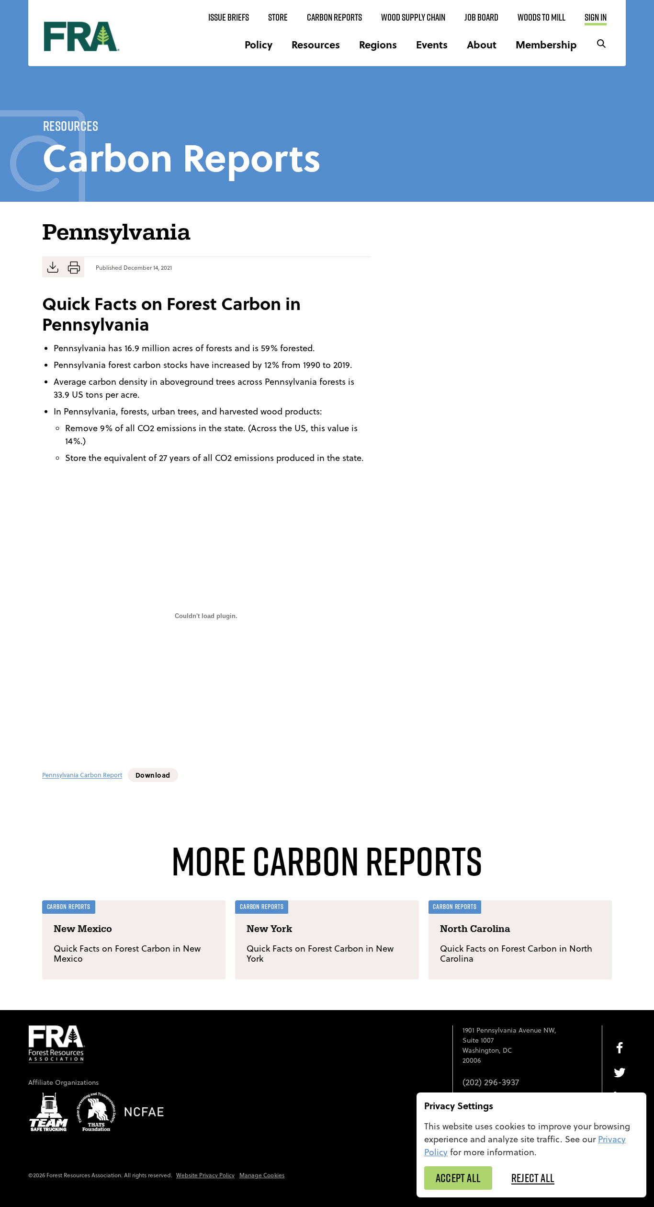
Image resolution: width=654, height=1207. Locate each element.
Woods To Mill (541, 17)
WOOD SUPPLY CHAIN (413, 17)
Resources (316, 44)
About (481, 44)
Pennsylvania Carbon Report (82, 775)
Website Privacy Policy (205, 1175)
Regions (378, 44)
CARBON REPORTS (334, 17)
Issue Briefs (228, 17)
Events (432, 44)
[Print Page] (73, 267)
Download (152, 775)
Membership (546, 44)
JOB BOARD (481, 17)
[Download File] (52, 267)
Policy (258, 44)
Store (278, 17)
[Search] (601, 44)
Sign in (596, 17)
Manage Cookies (262, 1175)
